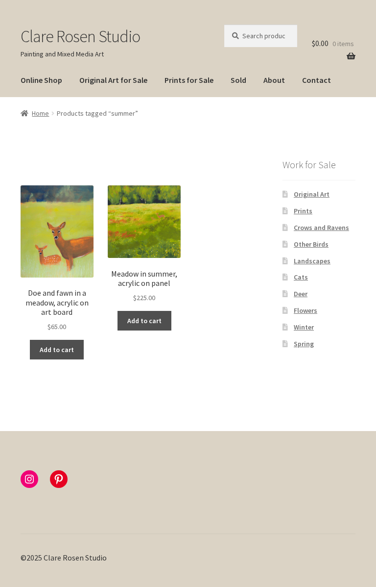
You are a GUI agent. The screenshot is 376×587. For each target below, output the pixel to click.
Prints (303, 210)
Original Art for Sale (113, 80)
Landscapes (312, 260)
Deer (300, 293)
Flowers (305, 310)
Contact (316, 80)
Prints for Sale (188, 80)
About (274, 80)
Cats (301, 277)
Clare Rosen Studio (80, 36)
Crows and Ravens (321, 227)
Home (40, 113)
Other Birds (311, 244)
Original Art (311, 194)
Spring (304, 343)
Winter (304, 327)
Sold (238, 80)
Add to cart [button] (57, 349)
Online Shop (41, 80)
